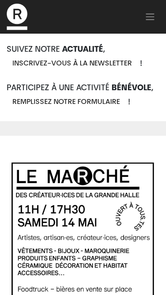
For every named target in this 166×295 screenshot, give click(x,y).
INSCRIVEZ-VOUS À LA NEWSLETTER (72, 63)
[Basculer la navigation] (150, 17)
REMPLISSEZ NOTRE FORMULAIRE (66, 102)
